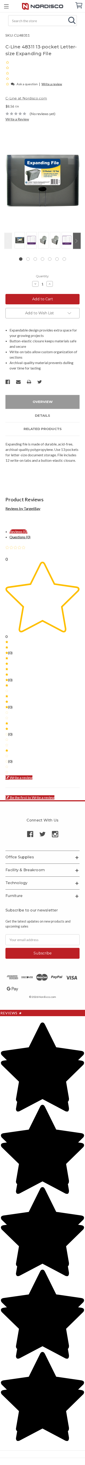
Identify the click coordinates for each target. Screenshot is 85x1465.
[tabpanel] (19, 240)
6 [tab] (57, 259)
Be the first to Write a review (32, 797)
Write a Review (17, 119)
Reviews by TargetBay (22, 508)
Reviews (11, 1013)
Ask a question (27, 84)
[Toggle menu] (6, 6)
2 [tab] (28, 259)
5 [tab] (49, 259)
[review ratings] (7, 73)
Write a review (51, 84)
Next (77, 240)
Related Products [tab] (43, 429)
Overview (43, 402)
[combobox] (42, 20)
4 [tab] (42, 259)
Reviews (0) (18, 531)
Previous (8, 240)
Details (42, 415)
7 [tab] (64, 259)
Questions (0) (20, 537)
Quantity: (42, 276)
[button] (8, 84)
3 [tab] (35, 259)
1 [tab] (20, 259)
